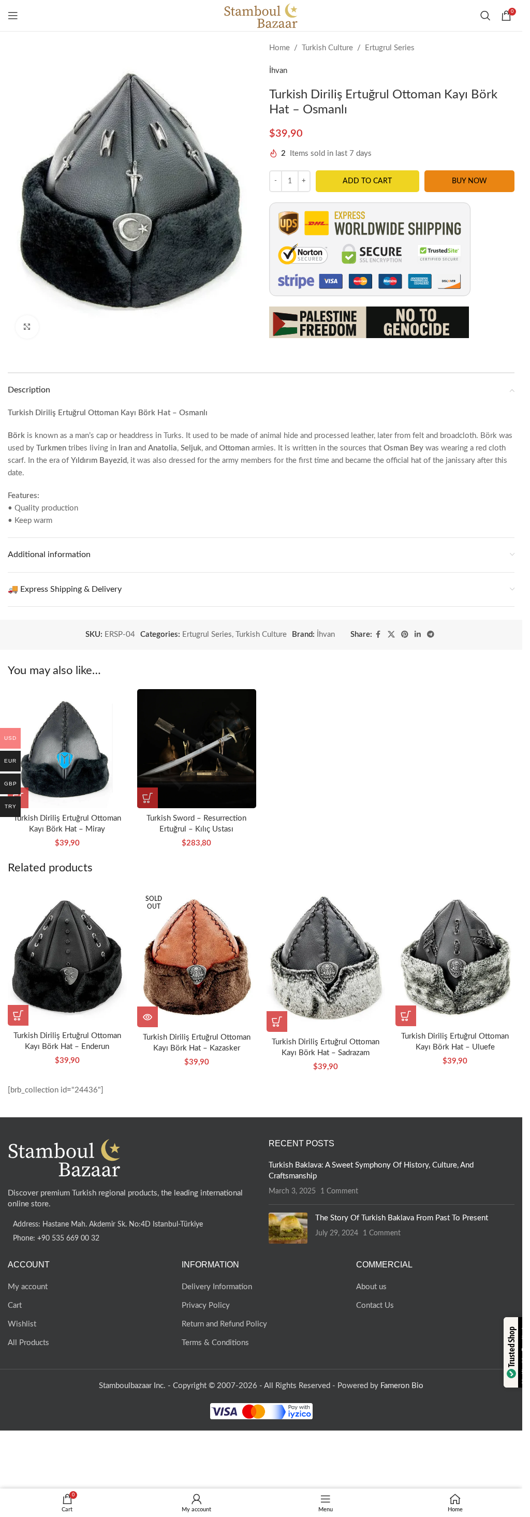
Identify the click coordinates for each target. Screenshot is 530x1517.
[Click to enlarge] (27, 327)
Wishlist (22, 1324)
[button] (147, 797)
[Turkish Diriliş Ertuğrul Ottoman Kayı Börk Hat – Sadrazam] (326, 959)
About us (371, 1287)
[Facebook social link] (378, 635)
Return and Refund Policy (224, 1324)
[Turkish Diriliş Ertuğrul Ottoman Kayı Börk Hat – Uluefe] (454, 956)
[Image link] (65, 1157)
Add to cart (367, 181)
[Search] (485, 15)
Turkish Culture (327, 48)
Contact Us (375, 1305)
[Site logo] (261, 15)
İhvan (278, 71)
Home (279, 48)
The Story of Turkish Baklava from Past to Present (401, 1218)
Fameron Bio (401, 1386)
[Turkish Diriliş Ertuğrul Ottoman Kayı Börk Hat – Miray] (67, 748)
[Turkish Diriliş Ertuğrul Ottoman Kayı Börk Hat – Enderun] (67, 956)
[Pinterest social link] (404, 635)
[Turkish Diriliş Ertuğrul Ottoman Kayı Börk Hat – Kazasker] (196, 956)
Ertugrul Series (390, 48)
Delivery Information (217, 1287)
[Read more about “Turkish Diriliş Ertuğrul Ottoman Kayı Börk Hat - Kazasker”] (147, 1017)
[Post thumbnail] (288, 1228)
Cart (15, 1305)
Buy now (469, 181)
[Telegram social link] (430, 635)
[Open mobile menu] (13, 15)
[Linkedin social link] (417, 635)
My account (28, 1287)
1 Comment (339, 1191)
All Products (28, 1343)
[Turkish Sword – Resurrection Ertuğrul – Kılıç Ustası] (196, 748)
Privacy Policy (206, 1305)
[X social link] (391, 635)
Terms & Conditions (215, 1343)
